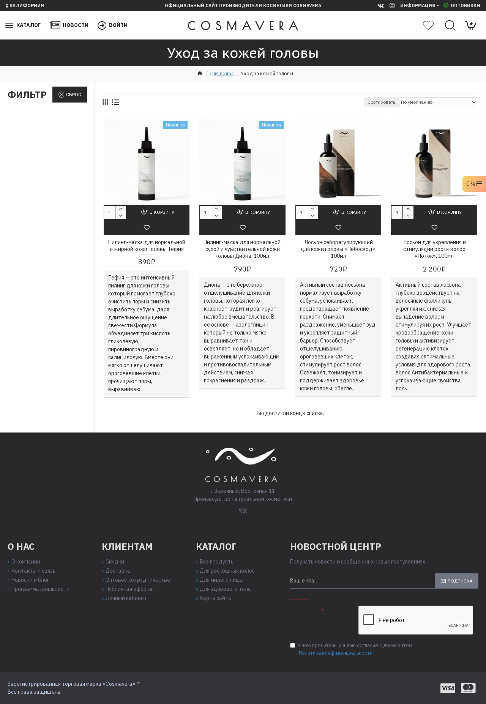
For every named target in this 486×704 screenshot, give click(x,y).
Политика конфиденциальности (335, 653)
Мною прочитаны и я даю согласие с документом (355, 649)
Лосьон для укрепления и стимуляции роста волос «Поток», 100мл (434, 249)
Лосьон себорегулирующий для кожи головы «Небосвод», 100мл (338, 249)
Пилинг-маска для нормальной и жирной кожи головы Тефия (146, 246)
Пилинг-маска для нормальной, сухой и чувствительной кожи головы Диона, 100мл (242, 249)
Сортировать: (382, 102)
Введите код (305, 612)
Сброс (73, 94)
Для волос (222, 73)
